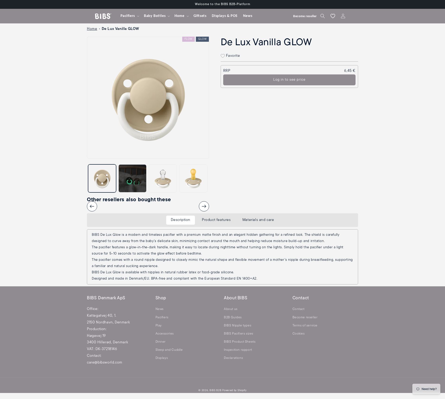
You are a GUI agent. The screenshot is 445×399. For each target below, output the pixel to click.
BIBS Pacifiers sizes (238, 333)
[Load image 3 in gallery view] (163, 178)
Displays (162, 358)
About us (231, 309)
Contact (298, 309)
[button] (129, 16)
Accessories (165, 333)
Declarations (233, 358)
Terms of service (305, 325)
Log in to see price (289, 80)
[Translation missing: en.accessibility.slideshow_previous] (92, 206)
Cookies (298, 333)
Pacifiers (162, 317)
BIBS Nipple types (237, 325)
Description (180, 220)
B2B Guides (233, 317)
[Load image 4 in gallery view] (193, 178)
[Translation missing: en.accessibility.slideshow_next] (204, 206)
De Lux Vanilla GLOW (120, 29)
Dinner (161, 342)
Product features (216, 220)
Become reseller (305, 317)
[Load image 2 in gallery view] (132, 178)
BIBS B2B (216, 390)
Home (92, 29)
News (160, 309)
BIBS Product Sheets (239, 342)
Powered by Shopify (234, 390)
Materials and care (258, 220)
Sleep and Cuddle (169, 350)
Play (159, 325)
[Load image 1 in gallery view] (102, 178)
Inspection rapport (238, 350)
